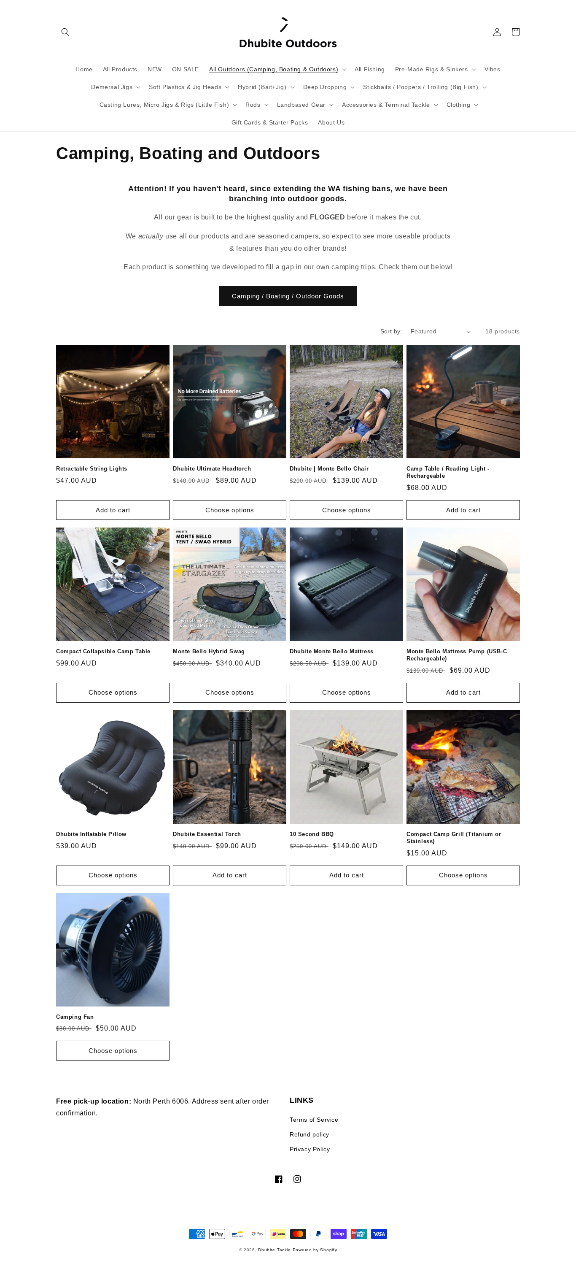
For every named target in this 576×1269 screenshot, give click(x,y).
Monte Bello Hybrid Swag (209, 651)
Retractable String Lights (91, 468)
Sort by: (391, 331)
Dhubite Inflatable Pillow (91, 834)
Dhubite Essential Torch (207, 834)
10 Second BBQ (312, 834)
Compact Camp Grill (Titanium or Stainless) (453, 837)
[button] (65, 32)
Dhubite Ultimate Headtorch (212, 468)
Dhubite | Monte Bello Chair (329, 468)
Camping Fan (75, 1017)
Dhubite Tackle (275, 1249)
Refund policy (309, 1134)
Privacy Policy (310, 1149)
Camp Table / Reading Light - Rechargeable (448, 472)
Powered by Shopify (315, 1249)
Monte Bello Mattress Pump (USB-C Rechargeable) (456, 655)
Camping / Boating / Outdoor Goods (288, 296)
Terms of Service (314, 1119)
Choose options (229, 510)
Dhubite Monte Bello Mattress (332, 651)
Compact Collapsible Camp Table (103, 651)
